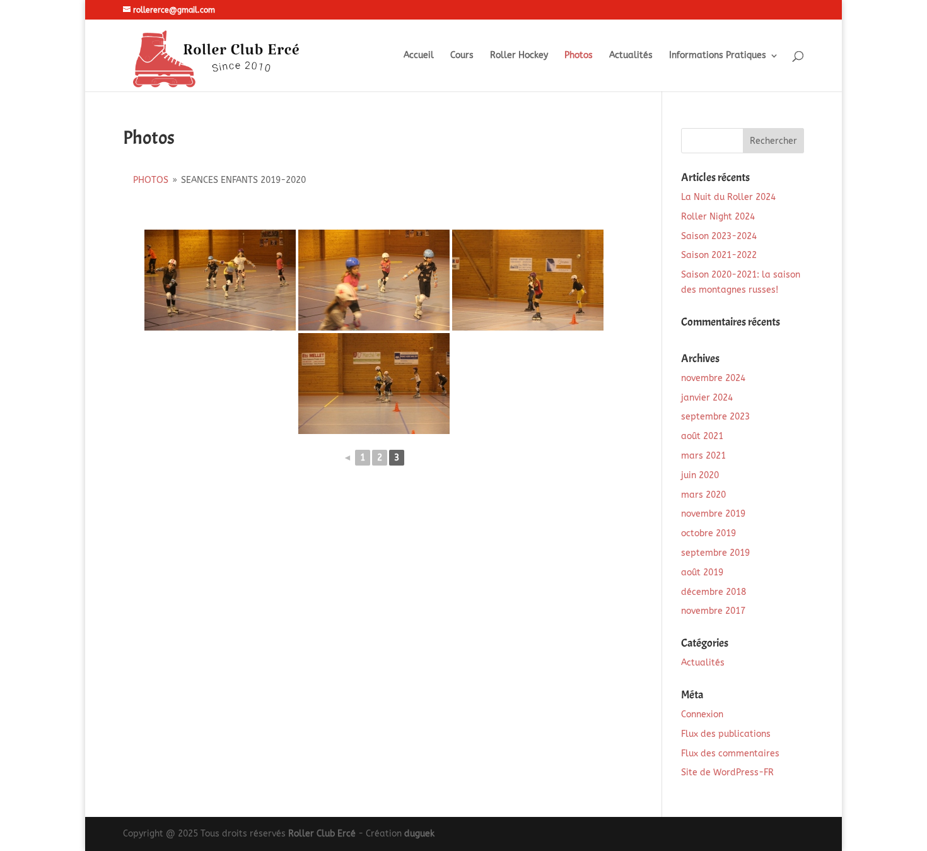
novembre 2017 (713, 611)
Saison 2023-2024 (719, 236)
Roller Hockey (519, 56)
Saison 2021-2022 (719, 255)
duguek (419, 833)
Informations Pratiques (717, 56)
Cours (462, 56)
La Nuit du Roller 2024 (728, 197)
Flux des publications (726, 734)
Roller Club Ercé (322, 833)
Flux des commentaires (730, 753)
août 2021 (702, 436)
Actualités (631, 56)
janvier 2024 (707, 397)
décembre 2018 (713, 592)
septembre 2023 (715, 416)
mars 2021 (703, 455)
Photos (578, 56)
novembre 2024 (713, 378)
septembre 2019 (715, 553)
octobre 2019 (708, 533)
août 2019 (702, 572)
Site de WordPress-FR (727, 772)
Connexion (702, 714)
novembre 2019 (713, 513)
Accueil (419, 56)
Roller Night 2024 (718, 216)
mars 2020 (703, 495)
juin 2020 (700, 475)
